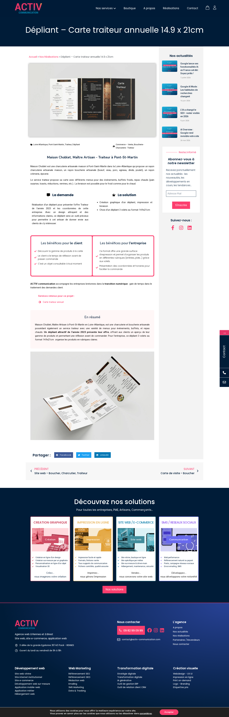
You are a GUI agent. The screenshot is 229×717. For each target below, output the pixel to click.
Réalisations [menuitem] (171, 8)
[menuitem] (105, 8)
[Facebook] (149, 630)
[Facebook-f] (172, 227)
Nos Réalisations (48, 56)
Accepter (169, 712)
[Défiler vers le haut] (220, 703)
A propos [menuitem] (149, 8)
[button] (63, 455)
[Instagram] (181, 227)
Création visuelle (185, 668)
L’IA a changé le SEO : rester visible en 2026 (190, 113)
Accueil (33, 56)
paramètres (146, 713)
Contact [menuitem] (192, 8)
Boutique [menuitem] (130, 8)
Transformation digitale (135, 668)
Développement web (30, 668)
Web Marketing (80, 668)
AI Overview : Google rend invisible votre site (189, 132)
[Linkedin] (189, 227)
